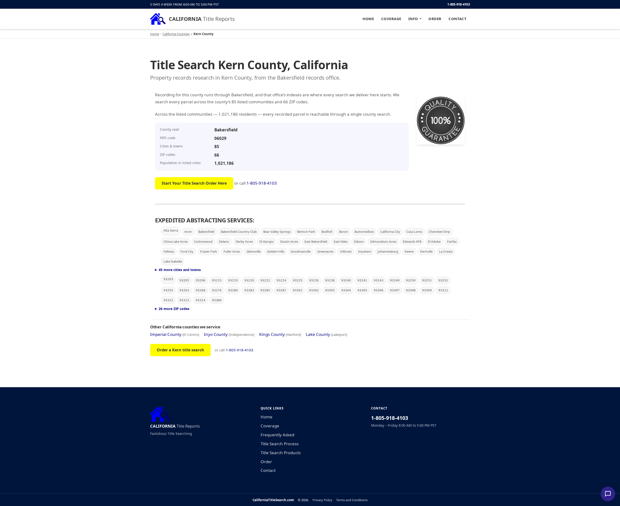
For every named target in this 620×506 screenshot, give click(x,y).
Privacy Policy (322, 500)
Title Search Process (280, 443)
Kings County (272, 334)
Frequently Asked (277, 435)
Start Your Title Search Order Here (194, 183)
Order (434, 18)
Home (368, 18)
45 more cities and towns (180, 269)
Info (413, 18)
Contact (457, 18)
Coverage (391, 18)
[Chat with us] (608, 494)
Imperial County (165, 334)
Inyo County (216, 334)
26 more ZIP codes (174, 308)
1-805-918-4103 (458, 4)
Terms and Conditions (352, 500)
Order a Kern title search (180, 350)
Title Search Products (281, 452)
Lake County (318, 334)
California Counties (176, 34)
